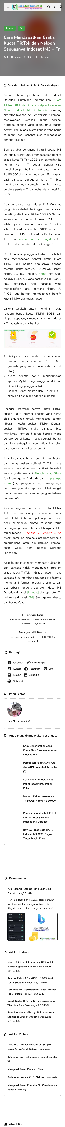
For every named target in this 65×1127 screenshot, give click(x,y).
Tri (21, 28)
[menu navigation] (8, 7)
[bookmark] (60, 7)
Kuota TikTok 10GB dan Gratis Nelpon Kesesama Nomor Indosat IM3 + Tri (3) (32, 105)
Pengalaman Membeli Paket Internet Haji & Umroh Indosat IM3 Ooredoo (39, 817)
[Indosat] (33, 593)
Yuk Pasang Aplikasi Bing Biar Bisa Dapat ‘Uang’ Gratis (29, 891)
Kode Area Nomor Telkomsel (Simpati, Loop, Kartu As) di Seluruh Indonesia (29, 1047)
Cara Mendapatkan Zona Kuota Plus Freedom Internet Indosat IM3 (40, 750)
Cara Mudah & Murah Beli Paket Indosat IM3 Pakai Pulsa (38, 784)
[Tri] (31, 597)
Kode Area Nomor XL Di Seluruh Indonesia (32, 1077)
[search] (48, 7)
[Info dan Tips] (27, 7)
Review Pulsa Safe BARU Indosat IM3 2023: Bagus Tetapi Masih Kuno (38, 834)
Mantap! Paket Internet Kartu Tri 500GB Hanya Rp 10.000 (40, 798)
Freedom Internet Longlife (35, 239)
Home (42, 274)
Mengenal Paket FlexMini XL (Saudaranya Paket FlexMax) (32, 1087)
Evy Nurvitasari (14, 57)
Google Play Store (48, 473)
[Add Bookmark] (45, 57)
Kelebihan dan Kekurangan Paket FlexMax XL (32, 1059)
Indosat (9, 28)
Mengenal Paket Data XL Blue (25, 1069)
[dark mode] (54, 7)
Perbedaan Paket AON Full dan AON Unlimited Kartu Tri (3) (40, 767)
